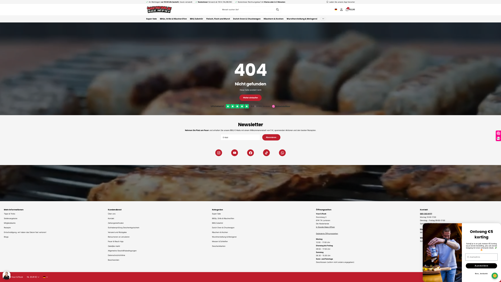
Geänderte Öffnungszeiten (327, 234)
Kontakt (111, 218)
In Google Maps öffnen (325, 227)
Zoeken (277, 9)
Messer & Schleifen (220, 241)
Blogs (6, 237)
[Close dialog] (497, 227)
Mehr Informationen (13, 209)
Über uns (111, 214)
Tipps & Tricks (9, 214)
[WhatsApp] (282, 152)
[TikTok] (266, 152)
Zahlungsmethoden (116, 223)
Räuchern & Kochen (274, 18)
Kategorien (217, 209)
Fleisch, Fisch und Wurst (218, 18)
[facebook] (250, 152)
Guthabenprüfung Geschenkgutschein (123, 228)
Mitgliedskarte (10, 223)
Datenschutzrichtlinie (116, 255)
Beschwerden (113, 260)
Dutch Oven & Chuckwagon (247, 18)
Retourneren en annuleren (119, 237)
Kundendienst (114, 209)
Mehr (323, 18)
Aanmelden (481, 266)
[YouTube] (234, 152)
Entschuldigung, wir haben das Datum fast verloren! (25, 232)
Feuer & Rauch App (115, 241)
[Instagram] (218, 152)
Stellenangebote (10, 218)
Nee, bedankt (481, 274)
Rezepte (7, 228)
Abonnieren (271, 137)
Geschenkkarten (218, 246)
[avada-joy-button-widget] (495, 275)
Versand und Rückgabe (117, 232)
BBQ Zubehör (196, 18)
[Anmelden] (341, 10)
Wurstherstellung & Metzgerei (302, 18)
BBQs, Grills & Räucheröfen (173, 18)
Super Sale (151, 18)
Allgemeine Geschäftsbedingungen (122, 251)
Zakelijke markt (114, 246)
